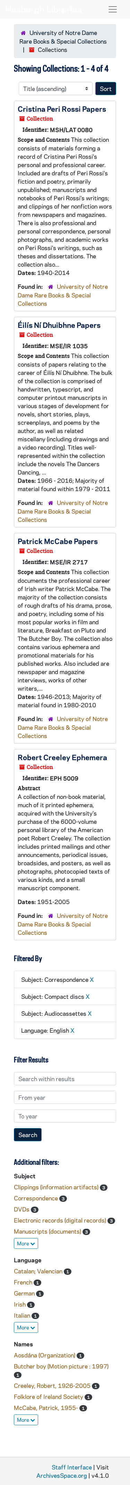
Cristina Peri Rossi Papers (62, 108)
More (23, 1243)
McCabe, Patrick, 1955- (46, 1407)
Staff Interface (72, 1467)
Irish (20, 1304)
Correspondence (36, 1198)
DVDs (22, 1209)
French (24, 1282)
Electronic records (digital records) (60, 1220)
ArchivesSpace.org (61, 1475)
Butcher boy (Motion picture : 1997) (61, 1366)
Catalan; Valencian (39, 1271)
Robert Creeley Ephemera (62, 757)
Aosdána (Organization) (45, 1355)
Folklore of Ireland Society (49, 1396)
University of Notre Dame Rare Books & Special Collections (63, 295)
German (25, 1293)
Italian (23, 1315)
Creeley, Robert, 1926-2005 (53, 1385)
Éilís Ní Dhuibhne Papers (59, 325)
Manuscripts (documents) (48, 1231)
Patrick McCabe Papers (58, 541)
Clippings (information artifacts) (57, 1187)
